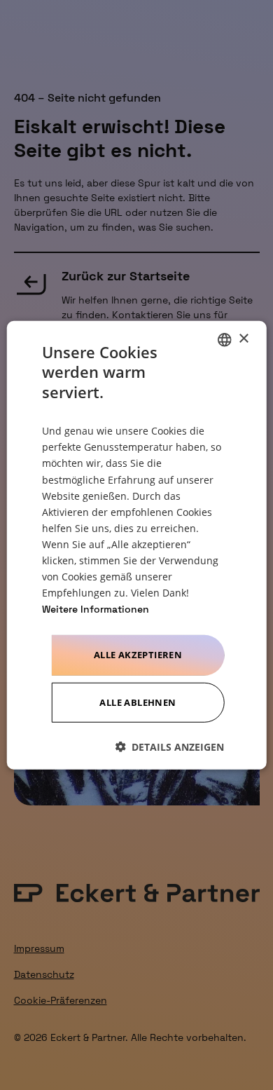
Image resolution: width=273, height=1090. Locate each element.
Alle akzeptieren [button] (138, 654)
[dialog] (137, 545)
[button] (169, 747)
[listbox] (224, 339)
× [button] (243, 339)
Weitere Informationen (95, 609)
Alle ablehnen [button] (137, 702)
